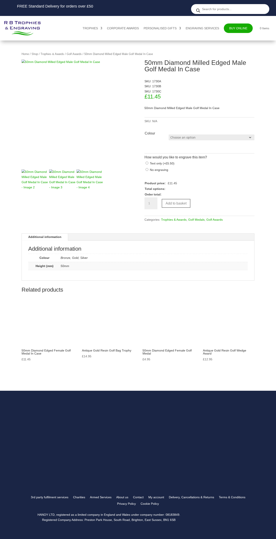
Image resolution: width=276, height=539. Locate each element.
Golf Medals (196, 219)
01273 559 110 (204, 439)
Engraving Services (202, 28)
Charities (79, 497)
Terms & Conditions (232, 497)
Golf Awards (74, 54)
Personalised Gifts (160, 28)
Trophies (90, 28)
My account (156, 497)
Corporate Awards (123, 28)
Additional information (44, 237)
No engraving (159, 170)
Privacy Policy (126, 503)
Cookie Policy (150, 503)
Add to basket (176, 203)
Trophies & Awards (52, 54)
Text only (162, 163)
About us (122, 497)
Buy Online (238, 28)
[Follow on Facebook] (201, 475)
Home (25, 54)
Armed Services (100, 497)
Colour (150, 133)
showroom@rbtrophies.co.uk (212, 434)
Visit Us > (202, 450)
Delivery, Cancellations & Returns (191, 497)
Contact (138, 497)
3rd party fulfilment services (49, 497)
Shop (34, 54)
